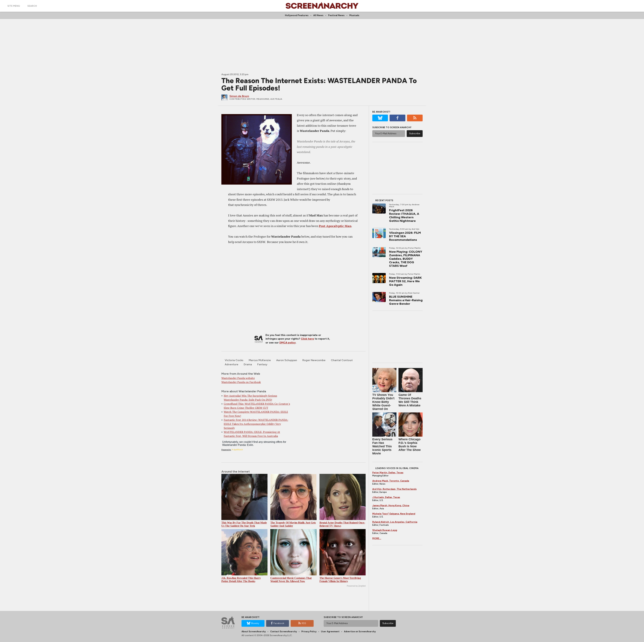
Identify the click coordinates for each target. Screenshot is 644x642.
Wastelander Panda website (238, 378)
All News (318, 15)
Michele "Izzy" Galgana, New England (393, 513)
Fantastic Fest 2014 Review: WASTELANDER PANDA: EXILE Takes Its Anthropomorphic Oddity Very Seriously (256, 424)
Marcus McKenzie (260, 360)
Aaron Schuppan (286, 360)
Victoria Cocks (234, 360)
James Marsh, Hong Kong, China (390, 505)
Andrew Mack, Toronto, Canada (390, 480)
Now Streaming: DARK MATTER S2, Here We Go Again (405, 281)
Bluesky (255, 623)
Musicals (354, 15)
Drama (248, 364)
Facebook (279, 623)
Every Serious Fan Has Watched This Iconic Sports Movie (382, 446)
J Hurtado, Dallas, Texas (386, 497)
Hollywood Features (296, 15)
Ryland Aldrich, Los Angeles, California (394, 522)
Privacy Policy (308, 631)
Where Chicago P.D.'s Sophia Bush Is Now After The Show (409, 445)
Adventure (231, 364)
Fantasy (262, 364)
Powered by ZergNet (356, 586)
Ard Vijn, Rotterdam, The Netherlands (394, 489)
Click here (307, 338)
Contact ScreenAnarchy (283, 631)
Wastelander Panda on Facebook (241, 382)
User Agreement (330, 631)
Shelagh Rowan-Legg (384, 530)
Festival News (336, 15)
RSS (304, 623)
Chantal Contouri (342, 360)
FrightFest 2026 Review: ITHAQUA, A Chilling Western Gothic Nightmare (404, 215)
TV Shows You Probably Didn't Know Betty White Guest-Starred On (383, 402)
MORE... (376, 538)
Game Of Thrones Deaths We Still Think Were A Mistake (409, 400)
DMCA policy (287, 342)
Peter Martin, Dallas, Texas (387, 472)
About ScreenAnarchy (253, 631)
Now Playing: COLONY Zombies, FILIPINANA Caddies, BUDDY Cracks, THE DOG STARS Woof (405, 259)
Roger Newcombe (314, 360)
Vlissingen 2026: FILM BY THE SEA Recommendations (405, 236)
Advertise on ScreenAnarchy (360, 631)
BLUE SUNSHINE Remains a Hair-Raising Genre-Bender (406, 300)
